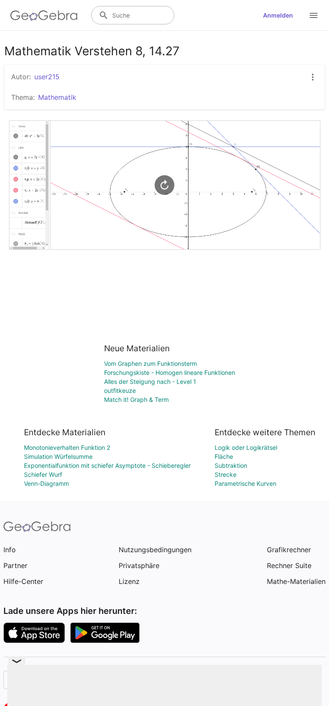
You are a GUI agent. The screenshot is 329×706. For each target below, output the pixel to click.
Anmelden (278, 15)
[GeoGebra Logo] (44, 15)
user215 (47, 76)
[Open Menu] (313, 15)
